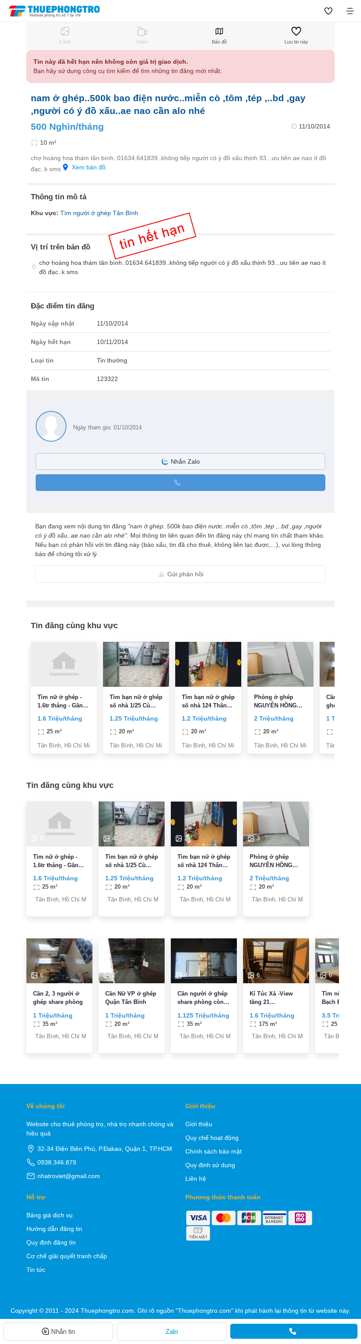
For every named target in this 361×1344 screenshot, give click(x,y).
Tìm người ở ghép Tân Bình (99, 212)
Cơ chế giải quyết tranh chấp (66, 1256)
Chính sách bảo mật (213, 1151)
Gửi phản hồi (185, 574)
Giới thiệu (198, 1124)
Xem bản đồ (89, 167)
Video (142, 41)
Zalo (172, 1331)
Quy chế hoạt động (212, 1137)
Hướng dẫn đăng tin (54, 1228)
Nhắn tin (63, 1331)
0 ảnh (65, 41)
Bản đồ (219, 41)
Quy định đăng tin (51, 1242)
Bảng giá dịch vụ (49, 1215)
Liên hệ (195, 1178)
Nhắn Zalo (185, 461)
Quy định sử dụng (210, 1164)
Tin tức (35, 1269)
